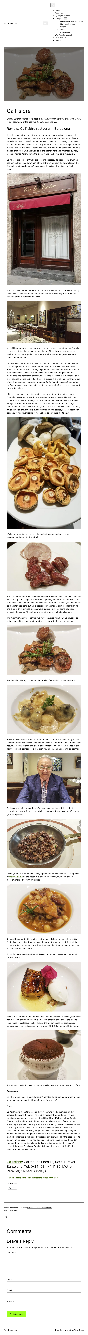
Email (10, 1290)
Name (10, 1279)
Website (10, 1301)
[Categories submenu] (65, 18)
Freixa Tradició (16, 877)
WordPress (79, 1330)
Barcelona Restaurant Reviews (39, 1208)
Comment (12, 1252)
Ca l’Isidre (14, 1162)
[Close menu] (52, 5)
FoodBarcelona (10, 23)
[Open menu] (45, 23)
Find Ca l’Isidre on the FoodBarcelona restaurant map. (32, 1178)
